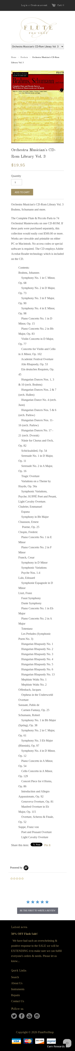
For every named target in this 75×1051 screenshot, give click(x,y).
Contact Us (17, 1001)
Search (15, 977)
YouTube (29, 1016)
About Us (16, 983)
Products (24, 57)
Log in (24, 5)
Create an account (39, 5)
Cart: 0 (60, 5)
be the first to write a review (37, 910)
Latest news (19, 927)
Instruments (17, 989)
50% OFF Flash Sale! (24, 933)
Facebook (22, 1016)
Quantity (16, 175)
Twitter (14, 1016)
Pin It (47, 845)
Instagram (37, 1016)
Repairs (15, 995)
